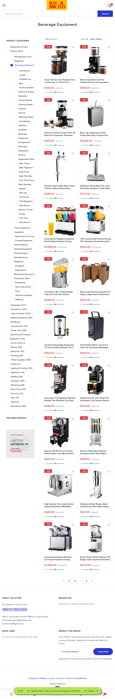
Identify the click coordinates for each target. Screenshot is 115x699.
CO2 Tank (23, 218)
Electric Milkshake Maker (26, 115)
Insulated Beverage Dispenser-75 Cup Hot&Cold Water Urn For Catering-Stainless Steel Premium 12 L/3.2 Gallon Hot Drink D (59, 346)
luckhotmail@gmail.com (12, 623)
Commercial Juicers (24, 72)
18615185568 (14, 609)
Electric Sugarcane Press (26, 157)
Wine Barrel (24, 205)
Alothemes (81, 678)
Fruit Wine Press (26, 180)
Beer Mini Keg (25, 176)
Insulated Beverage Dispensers (23, 133)
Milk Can (23, 193)
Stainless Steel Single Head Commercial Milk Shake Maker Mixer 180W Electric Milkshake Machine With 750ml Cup (94, 505)
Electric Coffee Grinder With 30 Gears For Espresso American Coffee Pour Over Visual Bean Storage (59, 134)
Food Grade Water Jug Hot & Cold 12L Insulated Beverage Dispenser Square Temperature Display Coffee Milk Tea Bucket (95, 346)
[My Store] (57, 5)
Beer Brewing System (25, 186)
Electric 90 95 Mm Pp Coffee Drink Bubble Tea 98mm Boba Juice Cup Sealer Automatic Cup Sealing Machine (58, 452)
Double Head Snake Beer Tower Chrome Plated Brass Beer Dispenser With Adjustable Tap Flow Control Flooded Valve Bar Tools (59, 187)
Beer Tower (24, 163)
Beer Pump (24, 171)
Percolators (24, 222)
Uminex (43, 678)
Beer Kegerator (26, 167)
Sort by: (84, 39)
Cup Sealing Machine (24, 123)
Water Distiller (25, 100)
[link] (73, 47)
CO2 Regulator (26, 201)
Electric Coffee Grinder (26, 211)
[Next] (92, 581)
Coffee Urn (24, 197)
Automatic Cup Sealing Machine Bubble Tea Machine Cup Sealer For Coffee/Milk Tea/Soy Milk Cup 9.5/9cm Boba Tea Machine (59, 399)
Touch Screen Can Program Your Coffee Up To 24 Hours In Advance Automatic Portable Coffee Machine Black (59, 80)
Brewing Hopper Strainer (26, 106)
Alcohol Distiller (26, 87)
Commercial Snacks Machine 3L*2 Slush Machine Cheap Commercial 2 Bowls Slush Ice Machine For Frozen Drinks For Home (58, 558)
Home (47, 28)
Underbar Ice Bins (25, 81)
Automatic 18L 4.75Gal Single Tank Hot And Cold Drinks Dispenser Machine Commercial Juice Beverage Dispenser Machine (59, 293)
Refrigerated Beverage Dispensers (24, 146)
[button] (20, 418)
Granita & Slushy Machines (26, 93)
